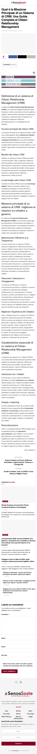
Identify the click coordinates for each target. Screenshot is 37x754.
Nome (3, 638)
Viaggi (30, 716)
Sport (30, 711)
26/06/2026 (5, 547)
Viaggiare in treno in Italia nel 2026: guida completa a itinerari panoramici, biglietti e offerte (17, 560)
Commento (5, 614)
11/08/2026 (5, 509)
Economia (6, 714)
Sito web (4, 655)
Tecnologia (30, 714)
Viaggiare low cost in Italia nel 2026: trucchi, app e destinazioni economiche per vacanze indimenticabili (19, 590)
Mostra (14, 64)
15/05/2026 (6, 595)
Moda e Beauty (6, 716)
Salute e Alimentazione (18, 717)
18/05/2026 (5, 564)
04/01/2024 (4, 31)
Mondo (5, 501)
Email (3, 647)
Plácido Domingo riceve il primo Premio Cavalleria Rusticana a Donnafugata (15, 506)
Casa (6, 711)
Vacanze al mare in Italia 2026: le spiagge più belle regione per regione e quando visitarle (19, 581)
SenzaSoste (15, 750)
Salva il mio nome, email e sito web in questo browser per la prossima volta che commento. (18, 665)
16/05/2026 (6, 585)
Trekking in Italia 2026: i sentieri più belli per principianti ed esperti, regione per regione (17, 573)
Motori (18, 714)
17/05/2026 (6, 577)
